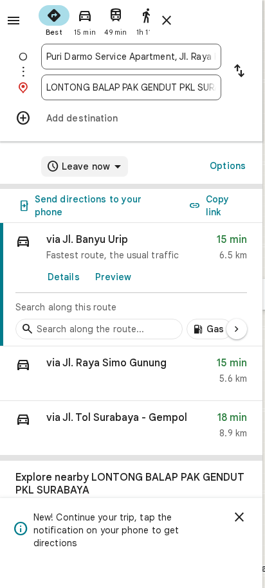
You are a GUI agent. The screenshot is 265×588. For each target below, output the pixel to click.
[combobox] (131, 56)
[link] (131, 284)
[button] (131, 373)
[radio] (54, 19)
